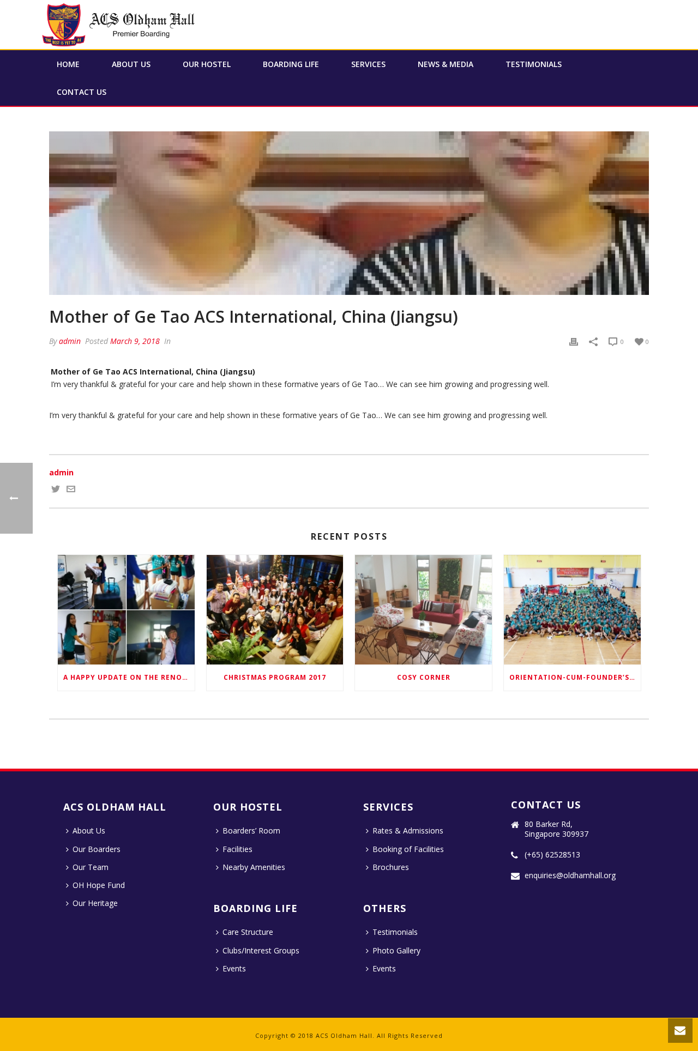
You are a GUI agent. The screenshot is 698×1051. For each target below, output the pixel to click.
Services (368, 64)
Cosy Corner (423, 677)
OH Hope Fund (99, 885)
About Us (131, 64)
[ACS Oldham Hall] (120, 24)
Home (68, 64)
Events (234, 968)
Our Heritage (95, 903)
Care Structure (247, 932)
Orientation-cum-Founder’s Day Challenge (575, 677)
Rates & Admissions (407, 830)
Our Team (91, 867)
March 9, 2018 (135, 341)
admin (70, 341)
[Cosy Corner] (423, 610)
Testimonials (534, 64)
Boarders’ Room (251, 830)
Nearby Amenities (253, 867)
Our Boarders (97, 849)
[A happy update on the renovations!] (126, 610)
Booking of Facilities (408, 849)
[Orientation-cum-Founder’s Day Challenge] (572, 610)
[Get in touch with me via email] (71, 490)
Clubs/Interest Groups (260, 950)
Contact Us (81, 92)
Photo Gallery (396, 950)
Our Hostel (207, 64)
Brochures (390, 867)
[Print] (573, 341)
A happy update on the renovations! (129, 677)
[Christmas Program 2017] (275, 610)
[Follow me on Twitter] (55, 490)
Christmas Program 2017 (275, 677)
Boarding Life (291, 64)
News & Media (445, 64)
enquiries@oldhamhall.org (570, 875)
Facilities (237, 849)
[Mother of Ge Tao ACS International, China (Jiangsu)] (349, 213)
